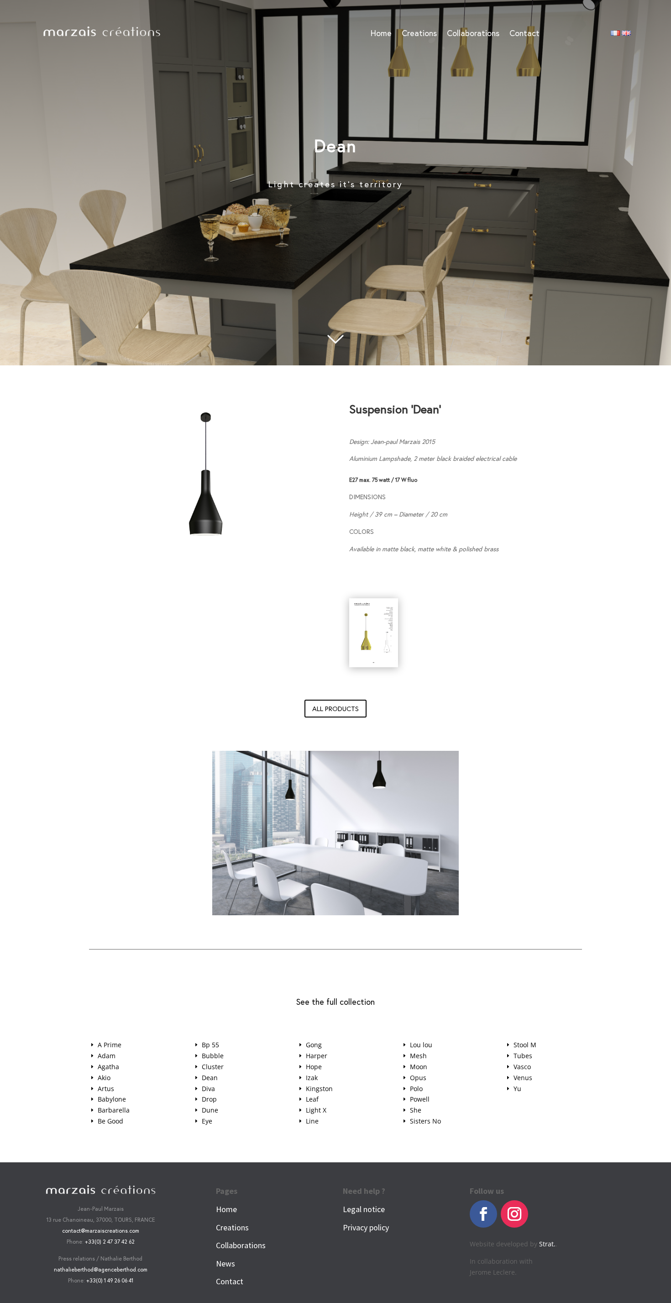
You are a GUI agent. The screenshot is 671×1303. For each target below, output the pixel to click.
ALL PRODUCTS (335, 708)
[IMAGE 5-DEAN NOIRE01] (335, 912)
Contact (524, 34)
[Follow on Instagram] (514, 1214)
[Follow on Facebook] (483, 1214)
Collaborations (473, 34)
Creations (419, 34)
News (225, 1263)
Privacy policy (366, 1227)
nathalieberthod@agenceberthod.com (100, 1269)
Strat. (547, 1244)
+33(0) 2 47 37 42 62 (110, 1241)
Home (381, 34)
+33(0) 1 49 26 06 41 (109, 1280)
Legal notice (364, 1209)
